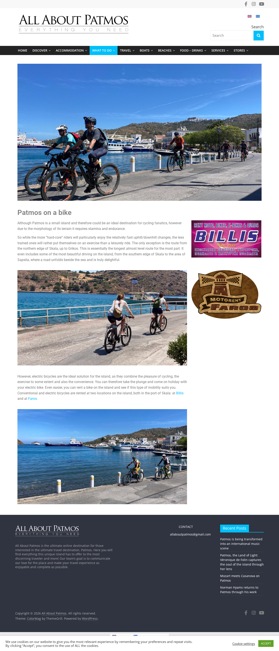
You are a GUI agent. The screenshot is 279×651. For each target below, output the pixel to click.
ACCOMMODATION (70, 50)
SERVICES (218, 50)
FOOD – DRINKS (191, 50)
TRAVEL (125, 50)
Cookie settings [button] (243, 644)
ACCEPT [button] (266, 643)
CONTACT (181, 527)
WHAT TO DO (102, 50)
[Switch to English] (249, 18)
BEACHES (165, 50)
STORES (239, 50)
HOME (22, 50)
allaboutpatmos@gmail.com (190, 534)
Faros (32, 399)
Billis (180, 393)
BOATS (145, 50)
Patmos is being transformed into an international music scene (241, 543)
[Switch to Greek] (258, 18)
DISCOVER (39, 50)
